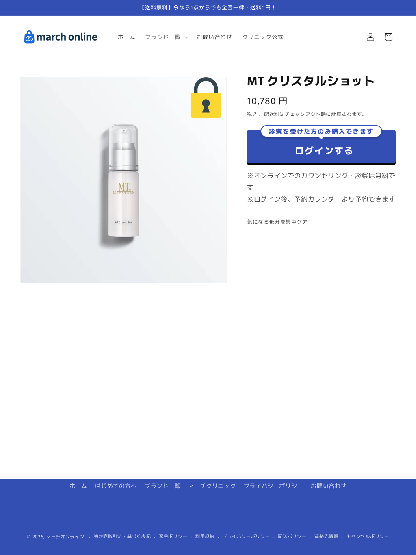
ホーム (78, 485)
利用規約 (204, 536)
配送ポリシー (292, 536)
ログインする (321, 143)
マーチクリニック (212, 485)
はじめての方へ (115, 485)
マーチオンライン (65, 536)
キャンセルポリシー (367, 536)
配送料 (272, 113)
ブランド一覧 (162, 485)
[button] (166, 36)
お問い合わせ (329, 485)
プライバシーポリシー (273, 485)
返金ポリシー (173, 536)
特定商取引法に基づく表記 (122, 536)
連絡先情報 (326, 536)
